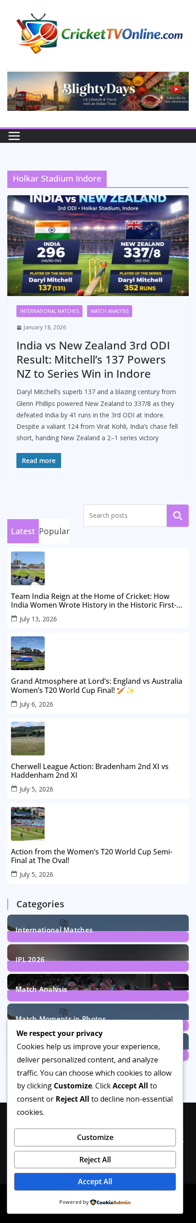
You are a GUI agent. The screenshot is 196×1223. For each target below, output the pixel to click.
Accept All (95, 1181)
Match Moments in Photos (60, 1018)
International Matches (49, 311)
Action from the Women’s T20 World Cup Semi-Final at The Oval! (91, 856)
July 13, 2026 (38, 618)
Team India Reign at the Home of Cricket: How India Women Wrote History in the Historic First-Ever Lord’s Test (93, 600)
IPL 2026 (30, 959)
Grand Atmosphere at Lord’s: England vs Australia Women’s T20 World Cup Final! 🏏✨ (96, 685)
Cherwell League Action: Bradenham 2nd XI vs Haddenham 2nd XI (90, 771)
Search (178, 515)
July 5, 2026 (36, 789)
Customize (95, 1137)
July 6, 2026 (36, 704)
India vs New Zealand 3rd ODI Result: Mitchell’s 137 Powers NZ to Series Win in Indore (93, 359)
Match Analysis (110, 311)
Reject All (95, 1160)
